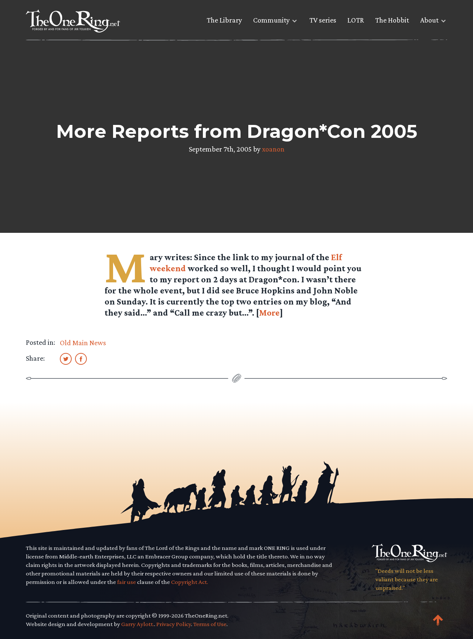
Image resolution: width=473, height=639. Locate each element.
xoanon (273, 149)
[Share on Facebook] (81, 358)
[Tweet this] (66, 358)
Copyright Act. (189, 581)
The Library (224, 20)
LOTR (355, 20)
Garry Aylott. (137, 624)
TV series (322, 20)
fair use (126, 581)
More (269, 312)
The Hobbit (392, 20)
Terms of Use (210, 624)
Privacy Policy (173, 624)
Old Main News (83, 343)
